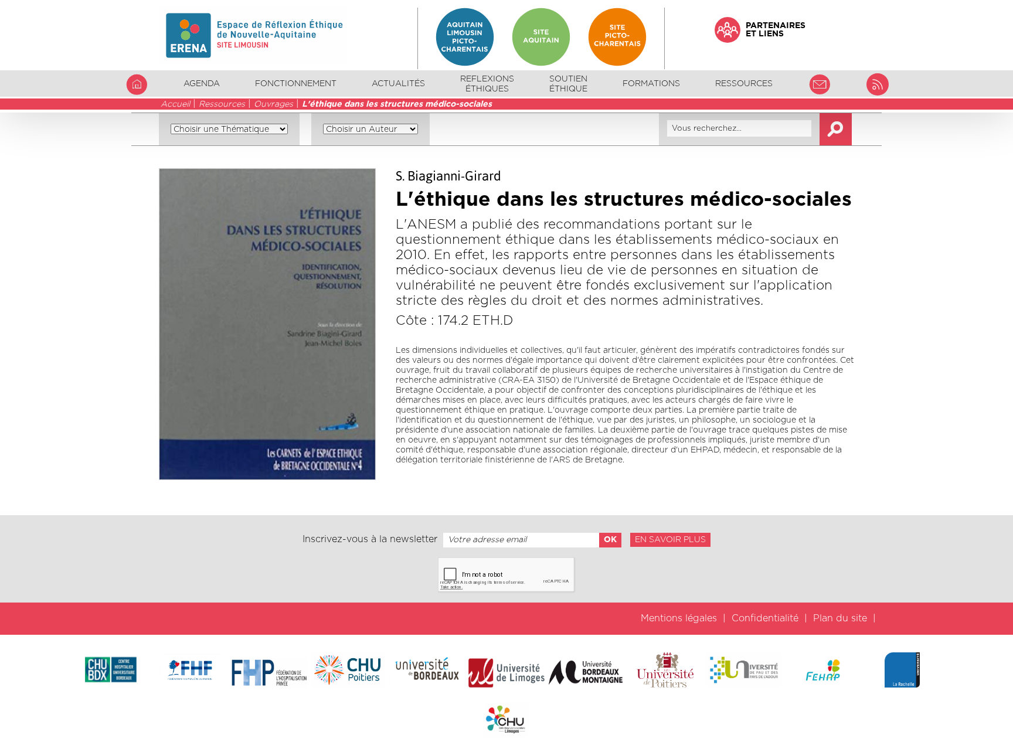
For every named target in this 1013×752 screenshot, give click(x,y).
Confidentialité (765, 618)
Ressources (222, 104)
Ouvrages (273, 104)
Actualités (398, 84)
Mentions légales (679, 618)
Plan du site (840, 618)
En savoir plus (670, 540)
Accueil (175, 104)
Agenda (201, 84)
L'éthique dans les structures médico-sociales (397, 104)
